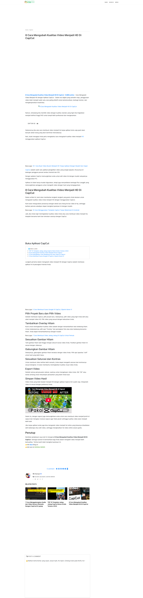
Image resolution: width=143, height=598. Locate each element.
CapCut (27, 170)
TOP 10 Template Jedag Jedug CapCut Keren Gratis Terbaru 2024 (48, 251)
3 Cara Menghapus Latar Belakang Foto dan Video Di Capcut (47, 254)
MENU (116, 2)
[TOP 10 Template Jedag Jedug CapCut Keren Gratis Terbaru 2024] (57, 493)
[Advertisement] (71, 15)
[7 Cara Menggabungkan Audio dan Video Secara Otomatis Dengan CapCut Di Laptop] (35, 493)
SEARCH (111, 2)
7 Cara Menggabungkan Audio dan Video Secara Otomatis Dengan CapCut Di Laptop (35, 504)
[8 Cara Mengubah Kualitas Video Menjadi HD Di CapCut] (79, 493)
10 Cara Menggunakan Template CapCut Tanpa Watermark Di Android (56, 210)
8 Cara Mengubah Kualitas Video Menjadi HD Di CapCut (44, 95)
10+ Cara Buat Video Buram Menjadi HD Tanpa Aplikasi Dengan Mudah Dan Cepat (60, 166)
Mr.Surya (36, 474)
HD (82, 136)
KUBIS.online (69, 95)
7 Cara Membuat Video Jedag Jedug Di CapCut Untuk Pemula (53, 335)
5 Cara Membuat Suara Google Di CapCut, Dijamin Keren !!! (46, 256)
